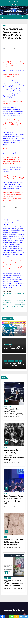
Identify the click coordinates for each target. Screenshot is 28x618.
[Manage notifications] (24, 614)
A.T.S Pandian (19, 588)
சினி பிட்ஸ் (5, 344)
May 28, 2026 (8, 416)
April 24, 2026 (9, 547)
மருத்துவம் (14, 328)
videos (5, 360)
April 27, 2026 (9, 462)
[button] (22, 17)
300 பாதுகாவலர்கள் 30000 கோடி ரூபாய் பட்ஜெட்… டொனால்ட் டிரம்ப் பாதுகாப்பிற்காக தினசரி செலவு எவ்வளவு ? (14, 455)
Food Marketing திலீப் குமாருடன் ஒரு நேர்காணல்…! (14, 364)
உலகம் (9, 406)
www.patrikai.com (14, 11)
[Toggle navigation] (25, 17)
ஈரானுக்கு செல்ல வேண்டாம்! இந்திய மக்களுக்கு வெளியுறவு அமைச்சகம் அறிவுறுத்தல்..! (13, 583)
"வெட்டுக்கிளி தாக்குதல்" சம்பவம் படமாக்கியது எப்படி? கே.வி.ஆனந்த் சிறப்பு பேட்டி (13, 348)
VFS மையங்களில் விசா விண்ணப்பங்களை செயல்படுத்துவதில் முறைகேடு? (14, 411)
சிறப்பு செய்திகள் (11, 360)
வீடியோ (20, 360)
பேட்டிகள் (4, 25)
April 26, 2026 (9, 506)
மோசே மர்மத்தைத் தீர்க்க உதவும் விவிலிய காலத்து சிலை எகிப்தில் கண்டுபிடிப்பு (14, 542)
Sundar (16, 416)
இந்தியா (5, 406)
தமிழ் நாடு (5, 328)
